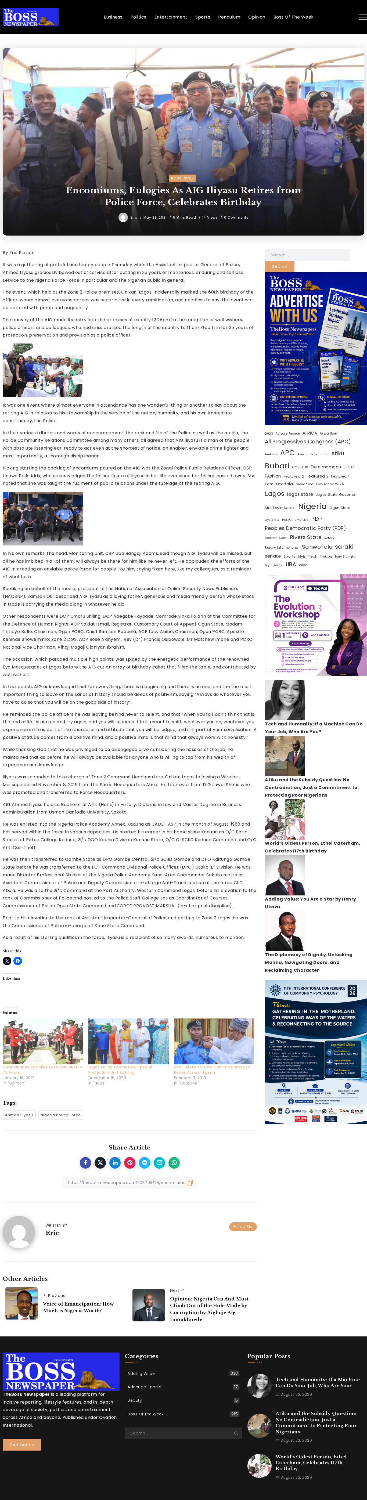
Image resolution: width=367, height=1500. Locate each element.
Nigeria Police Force (61, 1115)
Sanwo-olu (317, 547)
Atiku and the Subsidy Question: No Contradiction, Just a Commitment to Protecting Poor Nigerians (311, 787)
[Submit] (238, 1433)
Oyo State (272, 520)
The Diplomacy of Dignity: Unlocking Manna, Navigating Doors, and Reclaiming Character (309, 962)
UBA (291, 564)
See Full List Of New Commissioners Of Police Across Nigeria (212, 1069)
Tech (312, 556)
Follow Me (243, 1226)
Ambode (271, 454)
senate (273, 556)
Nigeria (312, 506)
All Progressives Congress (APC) (308, 441)
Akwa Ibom (329, 433)
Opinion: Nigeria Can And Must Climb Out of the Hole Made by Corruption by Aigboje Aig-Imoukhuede (209, 1309)
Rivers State (306, 537)
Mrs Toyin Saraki (280, 507)
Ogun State (340, 507)
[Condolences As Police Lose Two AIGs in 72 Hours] (43, 1041)
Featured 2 (293, 476)
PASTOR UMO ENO (295, 520)
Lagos (275, 493)
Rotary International (282, 547)
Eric (134, 217)
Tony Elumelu (345, 557)
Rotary (329, 538)
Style (302, 557)
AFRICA (310, 433)
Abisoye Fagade (288, 434)
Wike (303, 565)
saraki (344, 547)
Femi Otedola (279, 484)
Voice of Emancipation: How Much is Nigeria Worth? (78, 1307)
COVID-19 (300, 467)
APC (287, 453)
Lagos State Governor (336, 494)
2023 (269, 434)
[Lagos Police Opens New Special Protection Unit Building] (128, 1041)
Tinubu (326, 556)
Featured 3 (318, 476)
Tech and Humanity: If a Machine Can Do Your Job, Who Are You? (318, 1382)
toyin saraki (274, 565)
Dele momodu (326, 467)
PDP (317, 519)
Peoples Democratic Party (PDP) (305, 528)
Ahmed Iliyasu (19, 1115)
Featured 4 (340, 476)
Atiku (337, 453)
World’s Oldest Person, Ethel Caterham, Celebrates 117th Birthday (311, 1463)
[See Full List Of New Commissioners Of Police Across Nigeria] (214, 1041)
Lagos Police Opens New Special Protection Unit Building (120, 1069)
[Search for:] (307, 255)
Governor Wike (330, 484)
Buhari (277, 466)
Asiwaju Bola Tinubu (313, 454)
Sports (289, 556)
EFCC (349, 467)
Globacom (305, 484)
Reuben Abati (276, 538)
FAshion (273, 476)
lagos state (300, 494)
